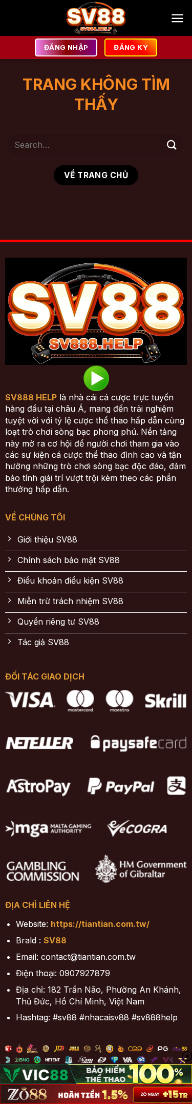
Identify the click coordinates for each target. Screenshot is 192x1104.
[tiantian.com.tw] (96, 18)
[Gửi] (172, 144)
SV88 (55, 940)
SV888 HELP (31, 397)
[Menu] (177, 18)
